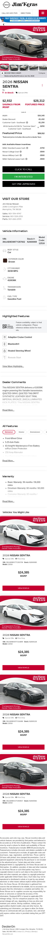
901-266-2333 (14, 219)
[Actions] (42, 85)
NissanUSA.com (7, 934)
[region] (23, 138)
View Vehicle (23, 588)
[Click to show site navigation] (43, 13)
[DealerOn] (8, 926)
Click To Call (23, 169)
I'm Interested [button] (23, 176)
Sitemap (34, 931)
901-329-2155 (16, 216)
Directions (26, 13)
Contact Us (20, 931)
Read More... (8, 410)
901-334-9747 (14, 213)
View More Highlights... (13, 366)
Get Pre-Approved (23, 183)
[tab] (8, 432)
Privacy (27, 931)
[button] (9, 13)
